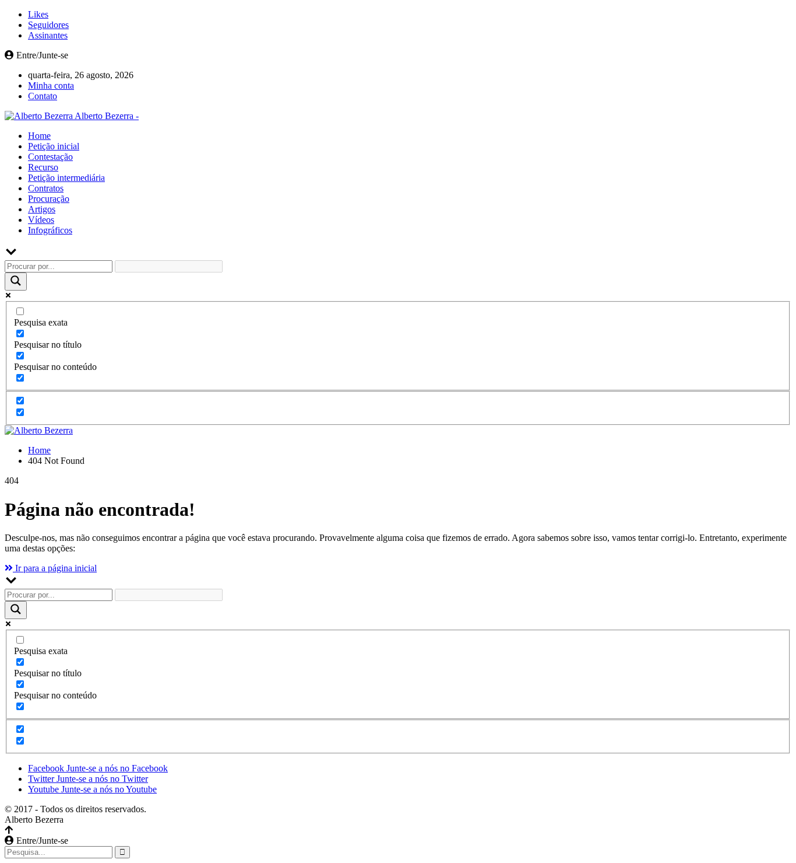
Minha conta (51, 85)
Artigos (41, 209)
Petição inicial (53, 146)
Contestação (50, 157)
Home (39, 136)
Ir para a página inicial (55, 568)
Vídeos (41, 220)
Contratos (46, 188)
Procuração (48, 199)
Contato (42, 96)
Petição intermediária (66, 178)
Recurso (43, 167)
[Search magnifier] (16, 281)
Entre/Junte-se (41, 55)
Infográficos (50, 230)
